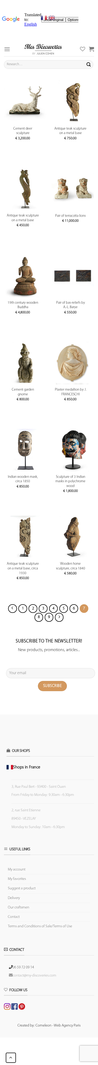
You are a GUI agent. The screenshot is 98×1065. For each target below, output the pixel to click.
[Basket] (91, 49)
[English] (52, 18)
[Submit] (88, 64)
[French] (45, 18)
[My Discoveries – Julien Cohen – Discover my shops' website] (43, 49)
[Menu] (7, 49)
